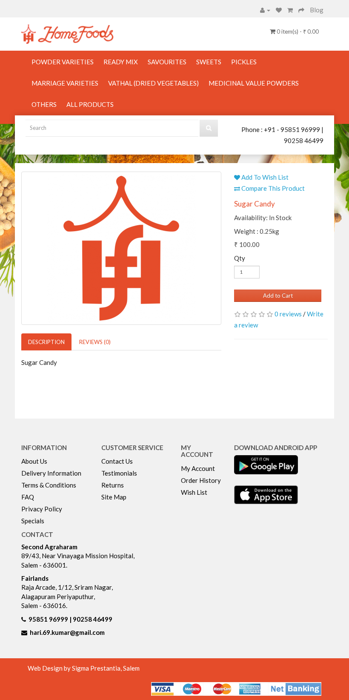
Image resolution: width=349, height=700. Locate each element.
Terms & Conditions (48, 485)
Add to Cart (278, 295)
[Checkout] (301, 10)
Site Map (113, 497)
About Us (34, 461)
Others (44, 104)
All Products (90, 104)
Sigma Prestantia (96, 668)
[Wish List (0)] (279, 10)
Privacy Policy (41, 509)
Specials (32, 521)
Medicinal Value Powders (254, 83)
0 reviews (288, 314)
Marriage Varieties (64, 83)
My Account (198, 468)
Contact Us (117, 461)
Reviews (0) (95, 342)
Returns (112, 485)
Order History (201, 480)
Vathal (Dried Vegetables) (153, 83)
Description (46, 342)
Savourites (167, 62)
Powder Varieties (62, 62)
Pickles (244, 62)
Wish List (194, 492)
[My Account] (265, 10)
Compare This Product (272, 188)
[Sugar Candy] (121, 248)
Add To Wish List (264, 177)
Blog (316, 10)
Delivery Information (51, 473)
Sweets (208, 62)
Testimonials (119, 473)
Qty (239, 258)
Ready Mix (120, 62)
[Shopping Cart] (290, 10)
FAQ (27, 497)
